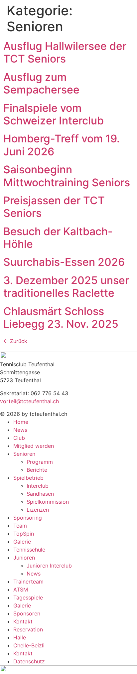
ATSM (20, 589)
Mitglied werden (33, 445)
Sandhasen (40, 493)
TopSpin (23, 533)
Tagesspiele (28, 597)
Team (20, 525)
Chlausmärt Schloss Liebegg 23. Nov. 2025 (60, 317)
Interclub (38, 485)
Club (19, 437)
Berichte (37, 469)
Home (20, 422)
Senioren (24, 453)
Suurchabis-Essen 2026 (64, 261)
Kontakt (23, 621)
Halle (19, 637)
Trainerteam (28, 581)
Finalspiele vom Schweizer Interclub (53, 114)
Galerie (22, 541)
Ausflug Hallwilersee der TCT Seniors (64, 52)
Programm (40, 461)
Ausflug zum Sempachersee (41, 83)
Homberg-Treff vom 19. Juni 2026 (61, 145)
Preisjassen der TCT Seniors (54, 207)
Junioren (24, 557)
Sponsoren (26, 613)
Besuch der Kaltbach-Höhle (58, 238)
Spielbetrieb (28, 477)
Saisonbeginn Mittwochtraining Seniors (66, 176)
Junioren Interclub (49, 565)
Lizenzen (38, 509)
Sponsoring (27, 517)
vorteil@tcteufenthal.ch (29, 401)
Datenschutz (29, 661)
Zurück (15, 341)
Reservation (28, 629)
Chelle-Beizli (29, 645)
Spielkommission (48, 501)
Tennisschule (29, 549)
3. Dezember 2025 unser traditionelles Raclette (66, 286)
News (20, 429)
